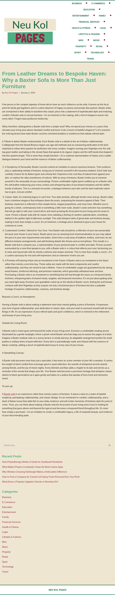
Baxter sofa (9, 394)
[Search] (110, 445)
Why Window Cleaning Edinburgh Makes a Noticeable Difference (34, 472)
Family (102, 16)
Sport (77, 52)
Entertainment (80, 16)
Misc (81, 40)
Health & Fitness (81, 28)
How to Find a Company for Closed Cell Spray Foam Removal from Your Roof (40, 477)
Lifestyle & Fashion (89, 34)
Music (96, 40)
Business (77, 3)
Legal (103, 28)
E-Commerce (98, 3)
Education (89, 9)
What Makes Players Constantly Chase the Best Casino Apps (32, 467)
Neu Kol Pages (11, 93)
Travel (90, 59)
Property (81, 46)
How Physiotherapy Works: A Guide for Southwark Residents (32, 462)
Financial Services (89, 22)
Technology (97, 52)
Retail (99, 46)
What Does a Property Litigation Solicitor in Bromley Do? (30, 482)
